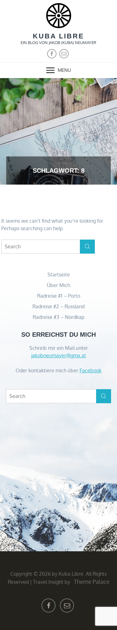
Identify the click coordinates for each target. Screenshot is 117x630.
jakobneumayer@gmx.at (58, 355)
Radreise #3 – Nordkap (58, 317)
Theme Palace (92, 581)
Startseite (58, 274)
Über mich (58, 285)
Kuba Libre (58, 36)
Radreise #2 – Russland (58, 306)
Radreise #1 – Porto (58, 296)
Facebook (90, 370)
